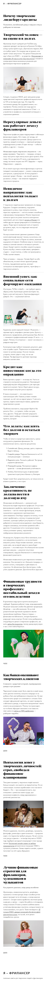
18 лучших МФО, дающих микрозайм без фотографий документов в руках (21, 912)
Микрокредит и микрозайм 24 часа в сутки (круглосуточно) (23, 57)
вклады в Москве (31, 220)
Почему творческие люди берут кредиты (20, 17)
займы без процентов (14, 624)
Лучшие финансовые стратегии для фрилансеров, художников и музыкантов (20, 874)
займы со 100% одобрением (24, 711)
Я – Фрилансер (12, 3)
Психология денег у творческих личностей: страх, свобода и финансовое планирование (22, 769)
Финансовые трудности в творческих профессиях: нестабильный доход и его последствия (22, 588)
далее (5, 663)
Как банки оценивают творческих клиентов (21, 677)
